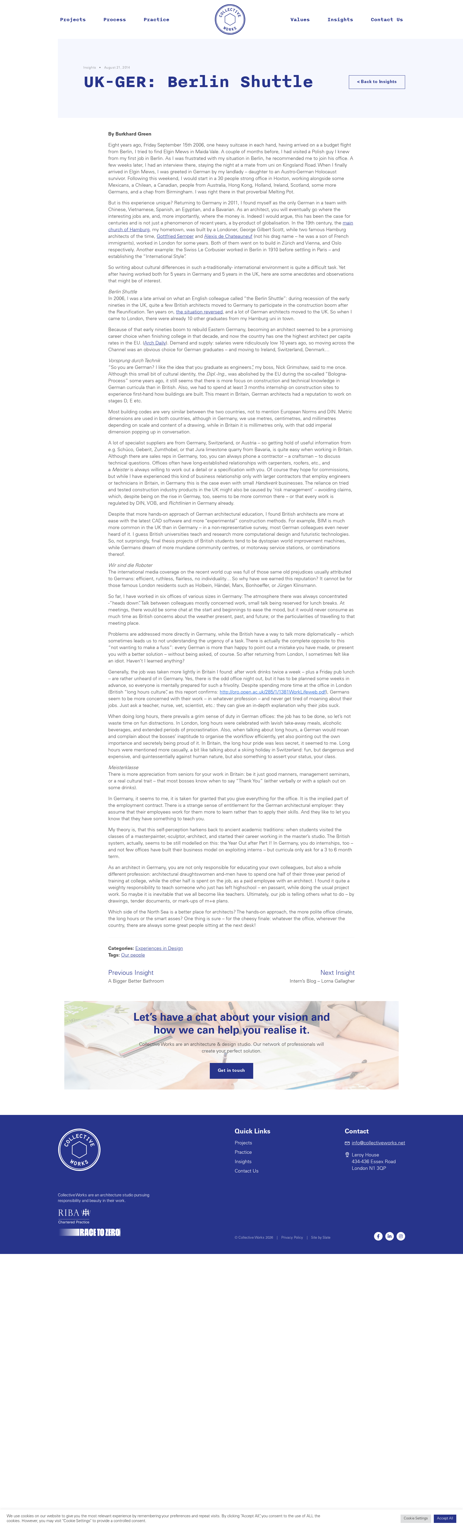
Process (114, 19)
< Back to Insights (377, 82)
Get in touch (231, 1071)
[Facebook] (378, 1236)
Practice (156, 19)
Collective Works (230, 19)
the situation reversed (199, 312)
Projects (73, 19)
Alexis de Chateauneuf (228, 236)
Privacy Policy (292, 1238)
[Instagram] (401, 1236)
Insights (340, 19)
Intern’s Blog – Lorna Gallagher (322, 977)
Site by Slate (320, 1238)
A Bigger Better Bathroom (136, 977)
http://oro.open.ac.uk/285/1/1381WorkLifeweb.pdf (273, 692)
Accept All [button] (445, 1518)
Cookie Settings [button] (416, 1518)
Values (300, 19)
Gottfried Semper (175, 236)
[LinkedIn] (389, 1236)
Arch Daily (155, 343)
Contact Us (387, 19)
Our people (133, 955)
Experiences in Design (159, 948)
